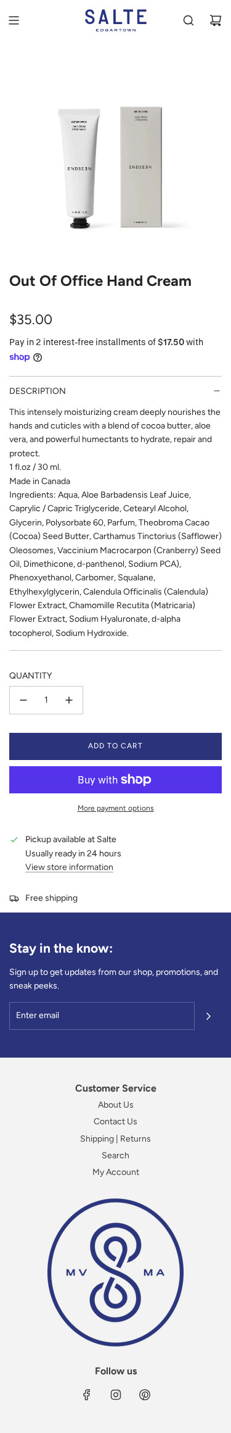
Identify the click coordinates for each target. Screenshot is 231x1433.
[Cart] (215, 20)
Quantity (30, 676)
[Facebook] (86, 1394)
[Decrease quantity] (23, 700)
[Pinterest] (144, 1394)
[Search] (188, 20)
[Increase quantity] (69, 700)
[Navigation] (13, 20)
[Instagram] (115, 1394)
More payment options (116, 808)
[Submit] (208, 1016)
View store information (69, 867)
